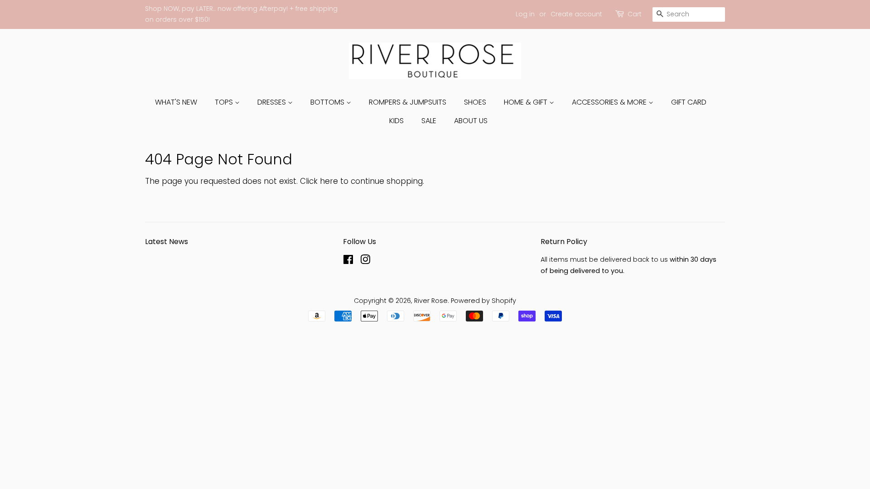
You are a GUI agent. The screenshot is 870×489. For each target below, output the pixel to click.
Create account (576, 14)
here (329, 181)
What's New (176, 102)
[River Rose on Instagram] (365, 261)
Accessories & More (610, 102)
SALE (428, 120)
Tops (225, 102)
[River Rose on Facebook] (348, 261)
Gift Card (688, 102)
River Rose (431, 300)
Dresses (272, 102)
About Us (471, 120)
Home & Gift (526, 102)
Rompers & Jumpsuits (407, 102)
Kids (396, 120)
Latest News (166, 241)
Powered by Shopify (483, 300)
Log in (525, 14)
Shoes (475, 102)
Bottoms (328, 102)
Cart (635, 14)
